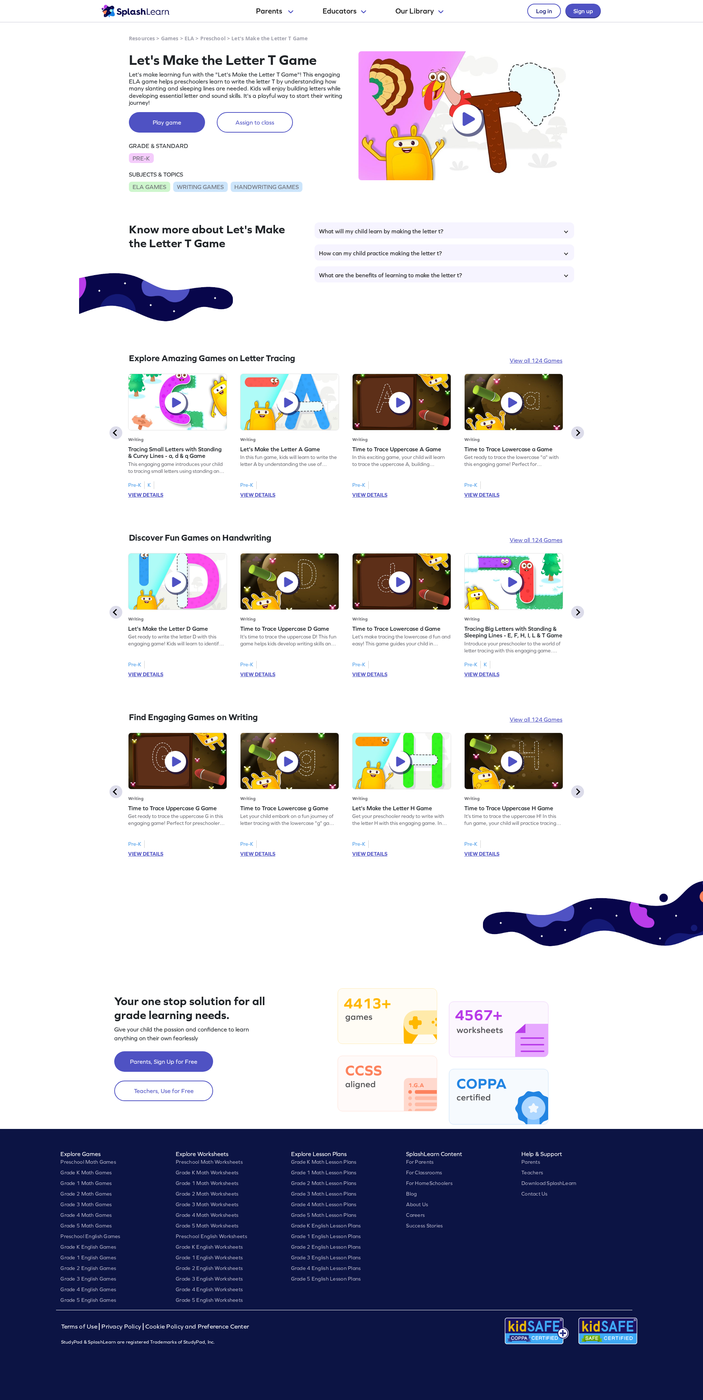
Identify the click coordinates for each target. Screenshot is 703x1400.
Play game (167, 122)
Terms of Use (80, 1326)
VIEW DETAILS (145, 495)
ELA (189, 38)
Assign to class (254, 122)
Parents (270, 11)
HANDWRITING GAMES (266, 187)
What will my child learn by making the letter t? (381, 231)
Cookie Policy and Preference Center (197, 1326)
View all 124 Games (536, 360)
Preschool (213, 38)
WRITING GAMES (200, 187)
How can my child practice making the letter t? (380, 253)
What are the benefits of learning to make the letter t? (390, 275)
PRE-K (141, 158)
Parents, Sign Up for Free (163, 1061)
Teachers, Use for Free (164, 1091)
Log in (544, 11)
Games (170, 38)
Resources (142, 38)
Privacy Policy (121, 1326)
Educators (340, 11)
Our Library (414, 11)
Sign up (583, 11)
